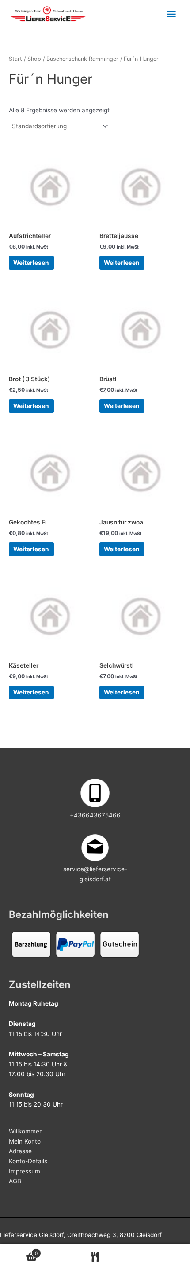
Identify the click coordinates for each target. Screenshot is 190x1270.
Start (15, 59)
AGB (15, 1181)
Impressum (24, 1171)
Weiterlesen (31, 262)
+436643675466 (95, 815)
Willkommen (26, 1131)
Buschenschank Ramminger (82, 59)
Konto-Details (28, 1161)
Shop (34, 59)
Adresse (20, 1151)
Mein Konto (25, 1141)
